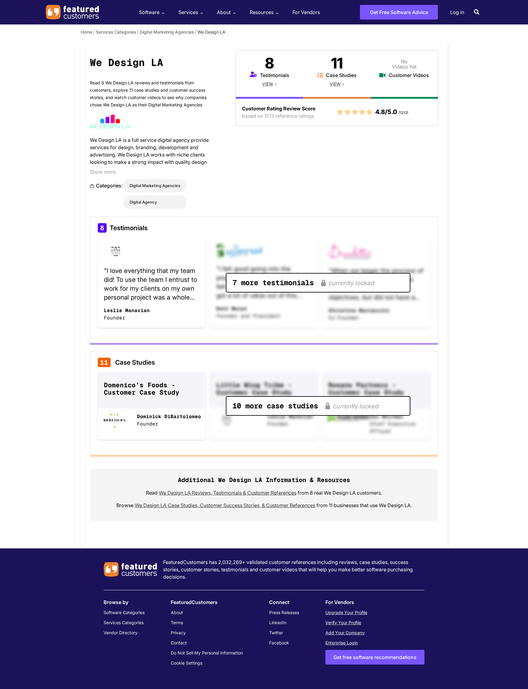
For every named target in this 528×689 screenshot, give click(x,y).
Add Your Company (345, 632)
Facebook (279, 642)
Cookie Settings (186, 662)
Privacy (178, 632)
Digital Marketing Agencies (167, 32)
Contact (179, 642)
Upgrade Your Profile (346, 612)
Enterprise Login (341, 642)
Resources (261, 12)
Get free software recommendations (374, 657)
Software (149, 12)
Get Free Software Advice (399, 12)
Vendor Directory (121, 632)
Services (188, 12)
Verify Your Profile (343, 622)
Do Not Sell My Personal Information (207, 652)
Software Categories (124, 612)
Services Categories (116, 32)
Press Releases (284, 612)
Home (86, 32)
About (224, 12)
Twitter (276, 632)
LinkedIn (277, 622)
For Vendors (306, 12)
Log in (457, 12)
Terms (177, 622)
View (267, 84)
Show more (103, 172)
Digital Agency (143, 202)
